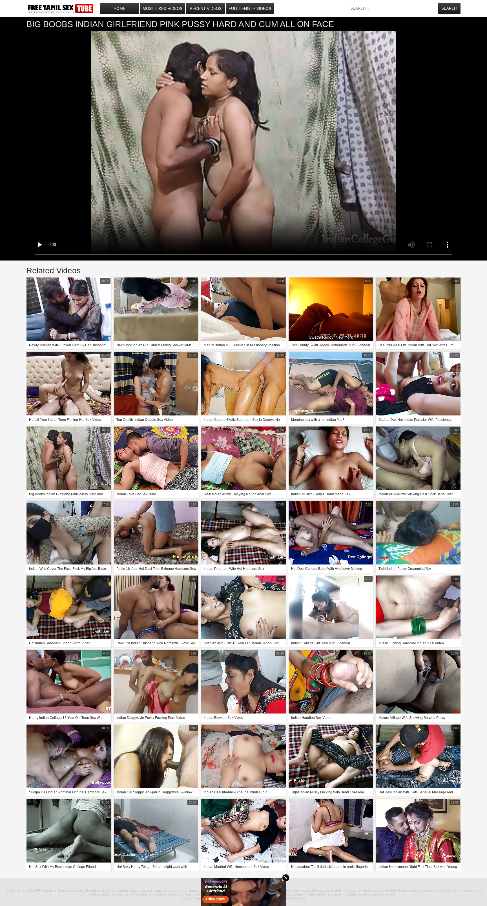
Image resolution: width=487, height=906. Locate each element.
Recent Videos (206, 8)
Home (119, 8)
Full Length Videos (250, 8)
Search (449, 8)
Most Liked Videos (162, 8)
